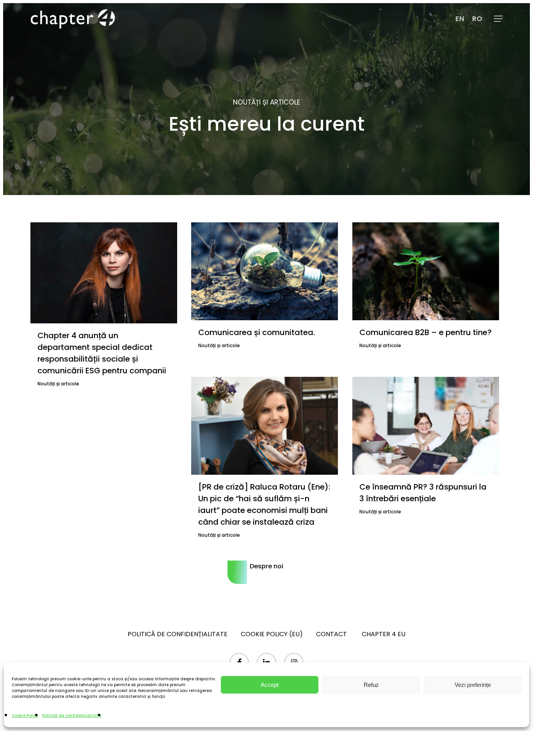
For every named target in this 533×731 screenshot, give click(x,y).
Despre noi (266, 566)
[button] (498, 19)
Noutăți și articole (58, 383)
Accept (270, 684)
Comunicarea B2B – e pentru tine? (425, 332)
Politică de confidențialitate (71, 716)
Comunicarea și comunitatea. (257, 332)
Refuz (371, 684)
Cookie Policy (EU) (272, 634)
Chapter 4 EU (383, 634)
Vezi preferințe (473, 684)
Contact (332, 634)
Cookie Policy (25, 716)
